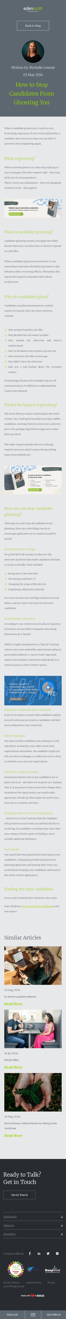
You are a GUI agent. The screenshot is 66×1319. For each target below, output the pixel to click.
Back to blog (33, 25)
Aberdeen (9, 1234)
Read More (13, 1004)
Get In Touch (19, 1194)
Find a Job (12, 1314)
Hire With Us (54, 1314)
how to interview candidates (36, 906)
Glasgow (8, 1225)
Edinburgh (10, 1216)
